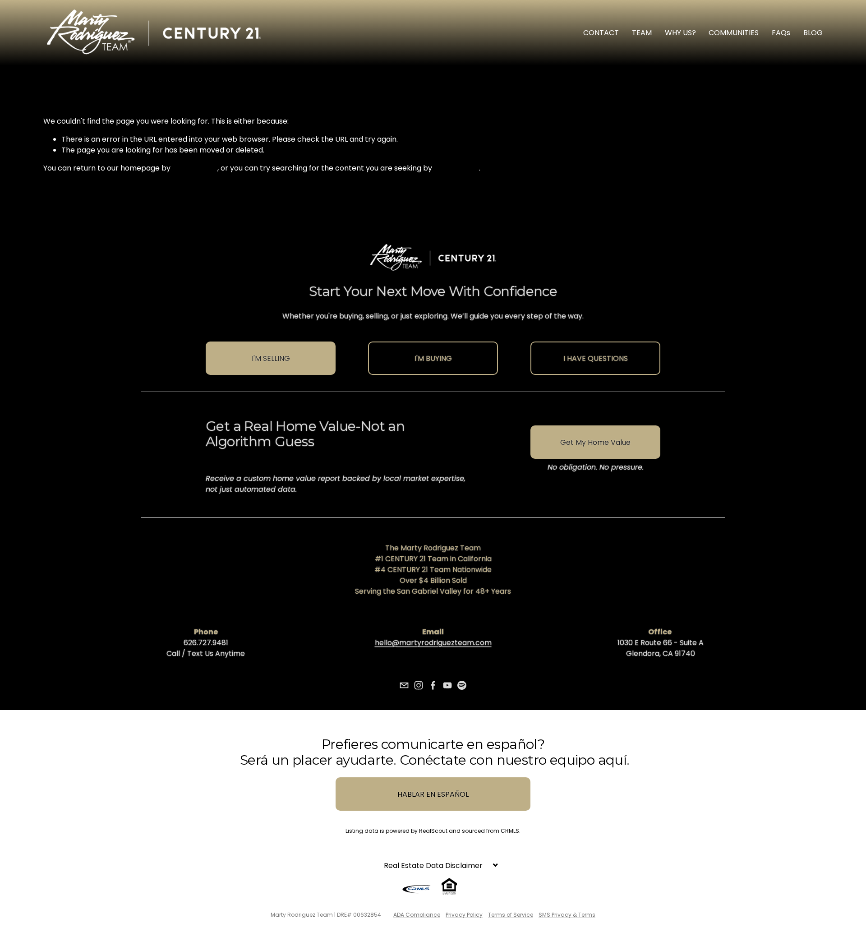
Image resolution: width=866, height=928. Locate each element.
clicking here (194, 168)
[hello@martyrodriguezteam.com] (404, 685)
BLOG (813, 33)
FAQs (781, 33)
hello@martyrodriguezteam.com (433, 642)
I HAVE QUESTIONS (595, 358)
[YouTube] (447, 685)
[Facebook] (433, 685)
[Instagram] (418, 685)
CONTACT (601, 33)
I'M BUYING (433, 358)
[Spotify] (461, 685)
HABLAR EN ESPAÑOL (433, 794)
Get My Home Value (595, 442)
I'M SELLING (271, 358)
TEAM (642, 33)
